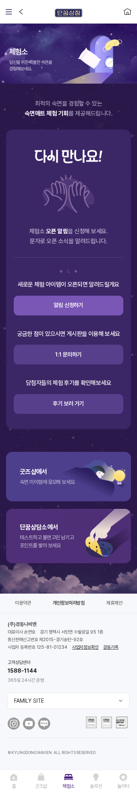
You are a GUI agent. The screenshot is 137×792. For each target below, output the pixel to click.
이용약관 (23, 603)
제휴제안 (114, 603)
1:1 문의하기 (68, 354)
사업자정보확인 (85, 647)
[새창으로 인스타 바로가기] (14, 724)
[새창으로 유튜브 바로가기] (29, 724)
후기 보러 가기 (68, 403)
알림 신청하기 (68, 305)
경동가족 (110, 647)
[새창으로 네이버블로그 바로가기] (44, 724)
